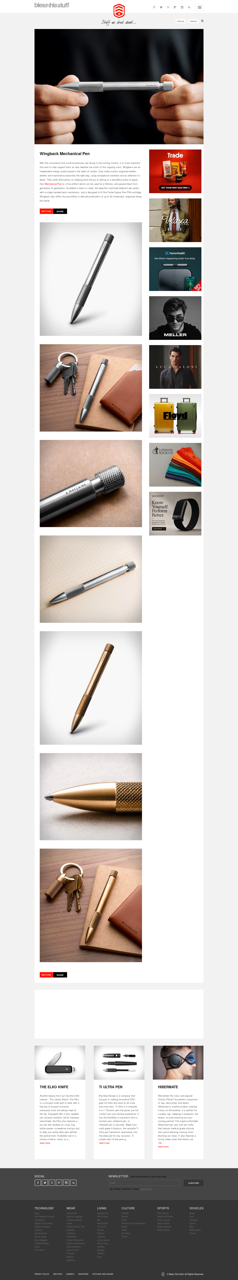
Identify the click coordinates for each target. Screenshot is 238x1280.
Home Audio (40, 1236)
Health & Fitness (165, 1216)
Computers (39, 1219)
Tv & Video (39, 1249)
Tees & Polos (73, 1249)
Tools (37, 1246)
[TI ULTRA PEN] (119, 1063)
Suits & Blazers (74, 1246)
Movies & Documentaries (133, 1223)
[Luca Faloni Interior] (175, 367)
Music (124, 1226)
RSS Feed (57, 1274)
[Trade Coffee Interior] (175, 171)
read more (45, 1142)
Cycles (192, 1223)
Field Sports (163, 1213)
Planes (192, 1233)
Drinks (125, 1216)
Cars (191, 1216)
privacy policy (146, 1188)
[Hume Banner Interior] (175, 269)
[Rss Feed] (189, 7)
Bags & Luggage (74, 1216)
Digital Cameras (42, 1226)
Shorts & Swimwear (76, 1243)
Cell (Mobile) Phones (44, 1216)
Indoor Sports (163, 1219)
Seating (101, 1246)
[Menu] (200, 7)
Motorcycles (195, 1229)
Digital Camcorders (43, 1223)
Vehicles (196, 1208)
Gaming (38, 1229)
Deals (69, 1223)
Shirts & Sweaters (75, 1239)
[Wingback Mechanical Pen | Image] (119, 86)
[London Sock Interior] (175, 465)
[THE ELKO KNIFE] (59, 1063)
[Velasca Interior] (175, 220)
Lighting (101, 1236)
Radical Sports (164, 1226)
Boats (192, 1213)
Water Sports (163, 1229)
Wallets (70, 1256)
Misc (191, 1226)
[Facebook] (154, 7)
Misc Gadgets (40, 1239)
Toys (99, 1256)
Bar (99, 1219)
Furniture (101, 1226)
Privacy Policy (41, 1274)
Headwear (71, 1236)
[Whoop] (175, 513)
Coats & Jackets (74, 1219)
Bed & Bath (102, 1223)
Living (101, 1208)
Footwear (71, 1233)
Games (100, 1229)
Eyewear (71, 1229)
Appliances (102, 1213)
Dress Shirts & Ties (76, 1226)
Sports (163, 1208)
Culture (128, 1208)
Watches (71, 1260)
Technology (44, 1208)
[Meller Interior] (175, 318)
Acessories (72, 1213)
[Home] (119, 10)
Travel (124, 1236)
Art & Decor (102, 1216)
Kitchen (100, 1233)
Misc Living (102, 1243)
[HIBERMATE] (178, 1063)
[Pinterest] (168, 7)
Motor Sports (163, 1223)
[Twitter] (161, 7)
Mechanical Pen (53, 183)
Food (124, 1219)
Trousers (71, 1253)
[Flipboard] (175, 7)
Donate (125, 1213)
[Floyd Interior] (175, 416)
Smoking (126, 1233)
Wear (71, 1208)
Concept (193, 1219)
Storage (101, 1249)
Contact (70, 1274)
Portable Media (41, 1243)
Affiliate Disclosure (103, 1274)
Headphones (40, 1233)
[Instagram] (182, 7)
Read (124, 1229)
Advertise (83, 1274)
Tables (100, 1253)
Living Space (103, 1239)
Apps (36, 1213)
